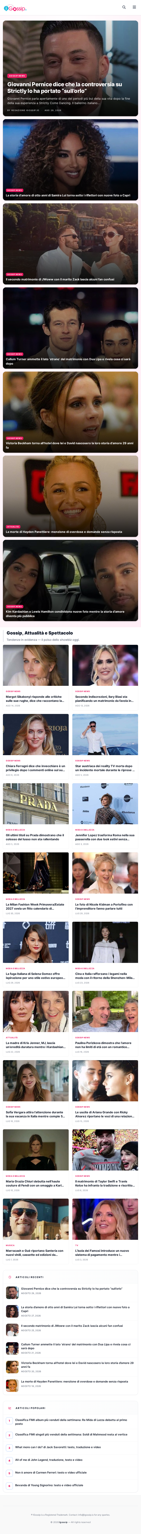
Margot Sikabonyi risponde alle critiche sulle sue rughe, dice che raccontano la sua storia (34, 701)
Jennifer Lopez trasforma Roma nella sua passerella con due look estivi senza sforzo (104, 839)
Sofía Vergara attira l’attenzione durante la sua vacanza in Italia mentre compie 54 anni (35, 1116)
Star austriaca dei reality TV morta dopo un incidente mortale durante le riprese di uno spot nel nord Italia (105, 770)
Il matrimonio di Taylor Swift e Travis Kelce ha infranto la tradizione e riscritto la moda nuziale (104, 1185)
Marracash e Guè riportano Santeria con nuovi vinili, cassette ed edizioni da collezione (34, 1255)
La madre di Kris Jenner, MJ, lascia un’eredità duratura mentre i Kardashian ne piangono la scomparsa (34, 1047)
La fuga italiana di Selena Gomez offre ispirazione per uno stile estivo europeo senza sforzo (34, 978)
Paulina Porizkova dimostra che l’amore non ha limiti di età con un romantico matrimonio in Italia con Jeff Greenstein (103, 1047)
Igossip (63, 1522)
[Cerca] (124, 7)
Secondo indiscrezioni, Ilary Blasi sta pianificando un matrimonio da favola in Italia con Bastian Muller (103, 701)
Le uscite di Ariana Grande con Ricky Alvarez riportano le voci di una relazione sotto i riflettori (104, 1116)
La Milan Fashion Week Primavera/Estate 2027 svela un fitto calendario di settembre (35, 908)
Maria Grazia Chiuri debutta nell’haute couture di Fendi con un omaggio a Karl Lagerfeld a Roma (34, 1185)
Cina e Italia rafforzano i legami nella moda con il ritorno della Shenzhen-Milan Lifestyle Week (104, 978)
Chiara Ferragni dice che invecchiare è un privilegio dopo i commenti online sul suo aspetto (35, 770)
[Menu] (134, 7)
